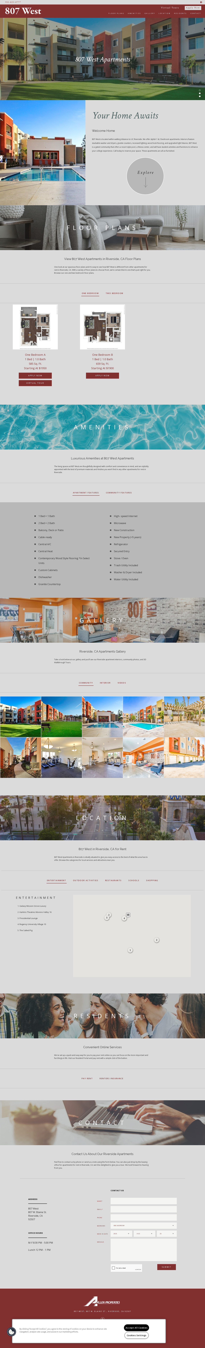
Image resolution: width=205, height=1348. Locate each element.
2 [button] (199, 93)
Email (99, 1209)
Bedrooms (101, 1226)
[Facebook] (201, 2)
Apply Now (193, 7)
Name (99, 1201)
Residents (180, 13)
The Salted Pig (26, 930)
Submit (167, 1267)
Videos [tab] (122, 683)
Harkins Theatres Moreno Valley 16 (35, 912)
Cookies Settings (136, 1335)
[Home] (24, 11)
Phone (99, 1218)
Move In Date (102, 1234)
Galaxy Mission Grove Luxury (33, 906)
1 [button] (199, 90)
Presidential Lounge (29, 918)
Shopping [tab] (152, 880)
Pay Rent (87, 1078)
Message (100, 1242)
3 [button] (199, 96)
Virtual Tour (35, 383)
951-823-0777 (13, 2)
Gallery (150, 13)
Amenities (134, 13)
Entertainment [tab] (56, 880)
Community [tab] (86, 683)
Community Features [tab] (119, 492)
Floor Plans (116, 13)
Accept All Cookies (136, 1327)
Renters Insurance (111, 1078)
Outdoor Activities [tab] (85, 880)
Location (164, 13)
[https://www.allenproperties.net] (102, 1301)
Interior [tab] (105, 683)
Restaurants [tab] (113, 880)
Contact (195, 13)
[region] (89, 1331)
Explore (145, 172)
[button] (128, 915)
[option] (35, 348)
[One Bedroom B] (102, 327)
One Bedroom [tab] (90, 293)
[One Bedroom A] (35, 327)
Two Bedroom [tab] (114, 293)
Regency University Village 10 (33, 924)
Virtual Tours (170, 7)
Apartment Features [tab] (86, 492)
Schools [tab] (133, 880)
